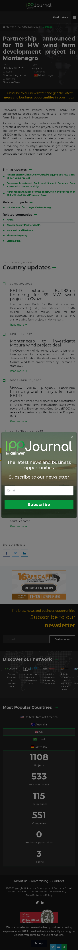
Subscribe (39, 504)
